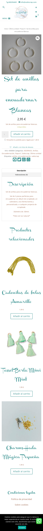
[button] (4, 15)
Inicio (6, 29)
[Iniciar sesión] (36, 7)
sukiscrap (35, 156)
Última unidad (14, 29)
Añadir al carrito (21, 134)
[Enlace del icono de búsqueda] (4, 8)
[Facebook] (14, 160)
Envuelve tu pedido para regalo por (22, 140)
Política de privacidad (21, 499)
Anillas (35, 151)
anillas (14, 156)
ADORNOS (28, 151)
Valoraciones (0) (21, 175)
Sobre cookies (21, 504)
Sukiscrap (25, 153)
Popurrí (22, 29)
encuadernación (24, 156)
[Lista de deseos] (36, 12)
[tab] (21, 171)
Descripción (21, 170)
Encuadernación (8, 153)
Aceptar (22, 527)
